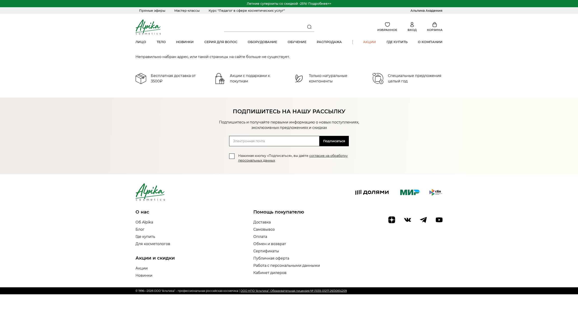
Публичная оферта (271, 258)
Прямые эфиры (152, 11)
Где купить (397, 42)
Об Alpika (144, 222)
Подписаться (334, 141)
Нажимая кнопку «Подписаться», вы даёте (293, 158)
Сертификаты (266, 251)
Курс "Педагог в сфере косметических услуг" (247, 11)
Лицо (140, 42)
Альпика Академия (426, 11)
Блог (139, 229)
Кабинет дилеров (270, 273)
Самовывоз (264, 229)
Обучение (297, 42)
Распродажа (329, 42)
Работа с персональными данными (286, 265)
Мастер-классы (187, 11)
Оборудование (262, 42)
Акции (369, 42)
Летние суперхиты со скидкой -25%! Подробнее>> (289, 4)
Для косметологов (152, 244)
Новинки (185, 42)
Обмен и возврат (269, 244)
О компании (430, 42)
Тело (161, 42)
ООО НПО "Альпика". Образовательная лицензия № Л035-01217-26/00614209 (293, 290)
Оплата (260, 236)
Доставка (262, 222)
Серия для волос (220, 42)
